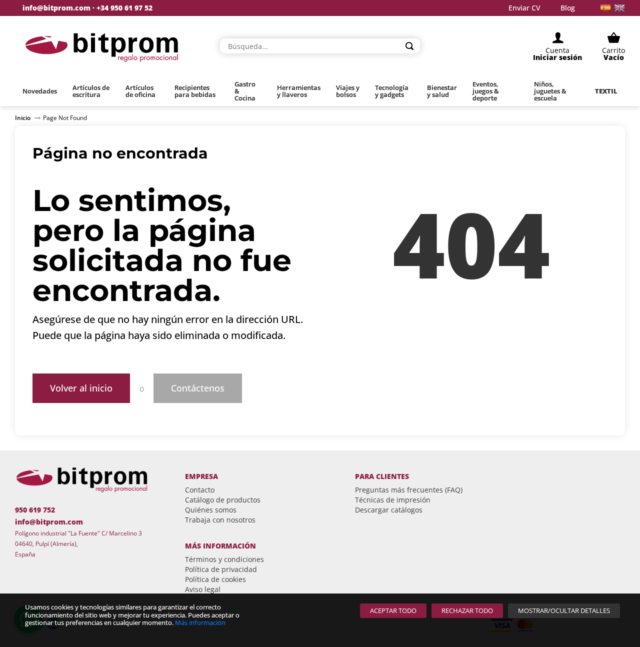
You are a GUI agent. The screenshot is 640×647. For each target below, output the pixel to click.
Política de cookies (215, 579)
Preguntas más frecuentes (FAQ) (408, 489)
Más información (200, 622)
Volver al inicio (81, 388)
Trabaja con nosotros (220, 519)
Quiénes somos (210, 509)
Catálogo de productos (222, 499)
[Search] (409, 46)
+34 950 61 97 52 (124, 7)
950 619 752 (35, 509)
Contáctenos (197, 388)
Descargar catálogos (388, 509)
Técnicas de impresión (392, 499)
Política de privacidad (221, 569)
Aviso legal (202, 589)
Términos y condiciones (224, 559)
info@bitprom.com (56, 8)
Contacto (199, 489)
